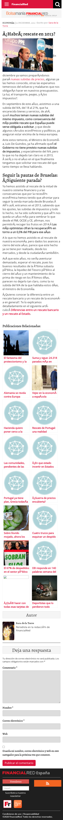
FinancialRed (20, 4)
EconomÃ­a (8, 22)
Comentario (10, 668)
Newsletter (16, 781)
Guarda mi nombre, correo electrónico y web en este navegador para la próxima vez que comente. (31, 753)
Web (5, 734)
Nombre (8, 708)
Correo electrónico (14, 721)
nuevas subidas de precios (27, 79)
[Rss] (47, 783)
